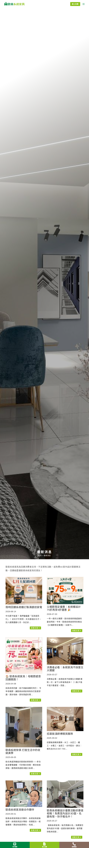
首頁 (40, 555)
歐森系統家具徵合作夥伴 (20, 809)
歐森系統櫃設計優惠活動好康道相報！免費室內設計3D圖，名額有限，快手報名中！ (65, 813)
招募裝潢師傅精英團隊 (60, 733)
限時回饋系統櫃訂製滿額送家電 (24, 607)
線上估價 (75, 4)
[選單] (84, 4)
